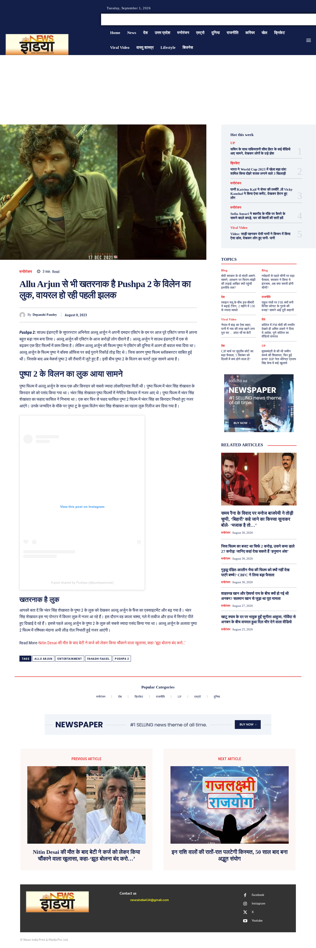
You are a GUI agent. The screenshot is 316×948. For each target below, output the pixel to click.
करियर (267, 254)
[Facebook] (297, 19)
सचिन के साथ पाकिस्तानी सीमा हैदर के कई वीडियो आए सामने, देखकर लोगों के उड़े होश (260, 151)
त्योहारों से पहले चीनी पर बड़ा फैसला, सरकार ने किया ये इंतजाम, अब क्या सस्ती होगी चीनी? (278, 281)
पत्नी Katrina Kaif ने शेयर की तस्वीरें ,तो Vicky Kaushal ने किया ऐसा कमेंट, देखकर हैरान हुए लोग (261, 194)
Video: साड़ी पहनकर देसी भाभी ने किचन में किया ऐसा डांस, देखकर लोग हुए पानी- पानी (260, 236)
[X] (308, 19)
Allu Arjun (43, 658)
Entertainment (69, 658)
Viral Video (239, 227)
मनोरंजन (25, 272)
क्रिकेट (235, 163)
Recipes (255, 250)
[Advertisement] (158, 89)
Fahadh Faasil (98, 658)
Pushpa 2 (122, 658)
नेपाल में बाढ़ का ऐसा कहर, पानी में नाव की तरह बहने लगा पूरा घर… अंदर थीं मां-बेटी (238, 329)
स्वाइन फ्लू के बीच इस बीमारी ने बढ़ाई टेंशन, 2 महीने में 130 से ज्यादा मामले (238, 306)
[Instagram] (303, 19)
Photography (235, 250)
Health (261, 246)
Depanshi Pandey (45, 314)
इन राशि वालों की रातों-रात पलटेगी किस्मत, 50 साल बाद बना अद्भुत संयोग (230, 855)
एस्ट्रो (253, 254)
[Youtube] (245, 921)
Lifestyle (277, 246)
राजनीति (271, 263)
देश (263, 259)
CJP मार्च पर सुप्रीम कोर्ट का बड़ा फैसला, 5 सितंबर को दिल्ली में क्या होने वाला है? (237, 355)
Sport (270, 250)
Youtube (257, 920)
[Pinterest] (171, 314)
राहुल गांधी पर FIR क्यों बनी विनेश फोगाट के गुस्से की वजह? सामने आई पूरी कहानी (278, 306)
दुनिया (252, 259)
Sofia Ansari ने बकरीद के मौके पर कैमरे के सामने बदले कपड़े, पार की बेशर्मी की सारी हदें (257, 216)
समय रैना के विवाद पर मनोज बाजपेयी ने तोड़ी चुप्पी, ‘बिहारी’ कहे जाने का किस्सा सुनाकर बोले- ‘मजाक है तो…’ (257, 519)
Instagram (258, 903)
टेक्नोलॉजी (236, 259)
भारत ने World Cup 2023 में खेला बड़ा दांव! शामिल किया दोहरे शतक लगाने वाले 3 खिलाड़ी (258, 171)
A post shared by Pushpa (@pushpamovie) (82, 582)
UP (232, 143)
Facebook (258, 895)
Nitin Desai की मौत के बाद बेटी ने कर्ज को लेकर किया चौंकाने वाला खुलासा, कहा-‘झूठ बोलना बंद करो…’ (112, 642)
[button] (280, 19)
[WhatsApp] (181, 314)
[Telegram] (192, 314)
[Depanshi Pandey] (23, 315)
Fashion (246, 246)
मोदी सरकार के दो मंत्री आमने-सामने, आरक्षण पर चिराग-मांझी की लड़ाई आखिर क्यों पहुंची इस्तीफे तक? (238, 281)
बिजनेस (275, 259)
